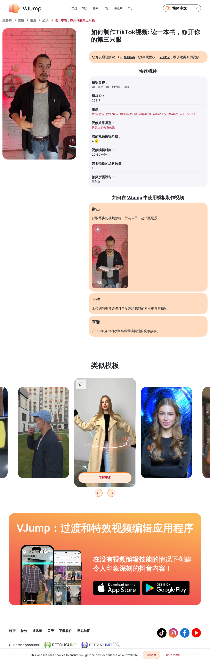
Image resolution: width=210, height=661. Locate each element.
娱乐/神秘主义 (157, 114)
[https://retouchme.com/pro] (100, 645)
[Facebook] (184, 633)
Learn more (172, 654)
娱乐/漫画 (140, 114)
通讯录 (118, 8)
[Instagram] (173, 633)
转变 (85, 8)
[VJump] (25, 8)
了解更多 (43, 469)
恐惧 (45, 20)
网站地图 (83, 631)
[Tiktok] (162, 633)
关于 (130, 8)
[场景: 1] (110, 256)
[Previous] (99, 493)
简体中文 (179, 8)
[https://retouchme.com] (60, 645)
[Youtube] (196, 633)
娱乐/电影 (126, 114)
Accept (151, 654)
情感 (33, 20)
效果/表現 (112, 114)
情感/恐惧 (98, 114)
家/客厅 (173, 114)
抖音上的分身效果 (103, 127)
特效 (95, 8)
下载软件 (65, 631)
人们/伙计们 (187, 114)
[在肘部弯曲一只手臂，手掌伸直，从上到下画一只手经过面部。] (37, 575)
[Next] (111, 493)
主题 (74, 8)
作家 (106, 8)
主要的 (7, 20)
